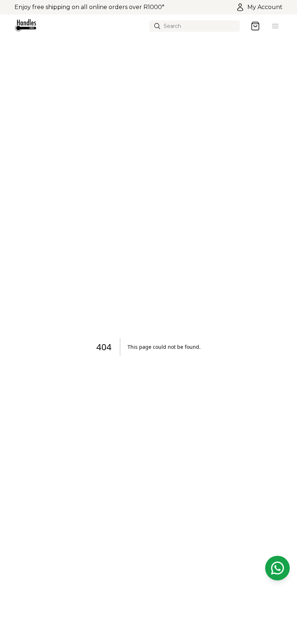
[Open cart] (255, 26)
